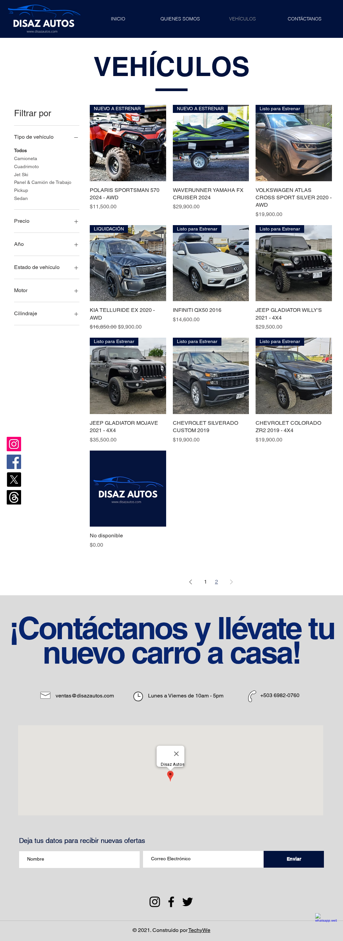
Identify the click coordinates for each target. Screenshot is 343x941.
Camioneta (25, 158)
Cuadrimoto (26, 166)
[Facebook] (14, 462)
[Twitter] (188, 902)
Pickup (21, 190)
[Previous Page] (191, 582)
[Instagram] (14, 444)
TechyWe (199, 930)
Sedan (21, 198)
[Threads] (14, 497)
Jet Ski (21, 174)
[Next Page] (231, 582)
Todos (20, 150)
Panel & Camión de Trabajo (42, 182)
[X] (14, 479)
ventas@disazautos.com (85, 695)
